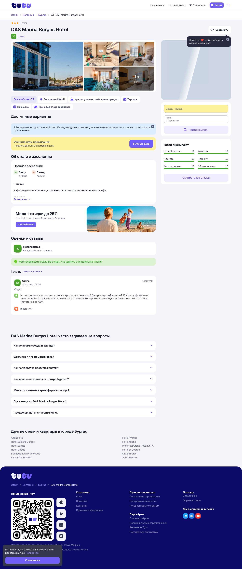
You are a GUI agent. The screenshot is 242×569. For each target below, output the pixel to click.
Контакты (81, 505)
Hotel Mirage (18, 449)
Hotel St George (131, 449)
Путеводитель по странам (144, 505)
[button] (61, 502)
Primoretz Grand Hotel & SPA (138, 445)
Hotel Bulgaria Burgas (23, 441)
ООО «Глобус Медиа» (67, 544)
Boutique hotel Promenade (25, 453)
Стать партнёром (139, 518)
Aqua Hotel (17, 437)
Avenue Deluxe (130, 457)
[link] (26, 224)
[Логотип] (21, 5)
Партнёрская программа (144, 532)
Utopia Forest (129, 453)
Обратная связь (192, 500)
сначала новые (31, 271)
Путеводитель (176, 5)
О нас (79, 496)
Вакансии (81, 501)
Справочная (157, 5)
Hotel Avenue (129, 437)
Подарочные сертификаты (145, 496)
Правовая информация (89, 510)
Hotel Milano (129, 441)
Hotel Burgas (18, 445)
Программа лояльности (143, 501)
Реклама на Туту (139, 527)
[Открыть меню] (228, 5)
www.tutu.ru (66, 549)
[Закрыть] (152, 126)
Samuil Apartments (21, 457)
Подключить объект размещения (148, 522)
